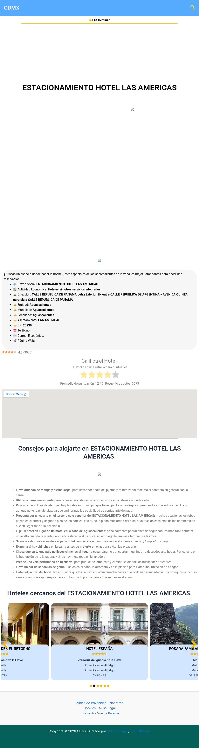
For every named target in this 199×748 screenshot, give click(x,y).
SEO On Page (117, 731)
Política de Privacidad (90, 703)
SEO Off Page (140, 731)
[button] (193, 644)
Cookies (90, 708)
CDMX (11, 8)
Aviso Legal (107, 708)
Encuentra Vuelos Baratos (100, 713)
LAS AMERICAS (101, 20)
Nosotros (116, 703)
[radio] (83, 375)
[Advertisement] (99, 53)
